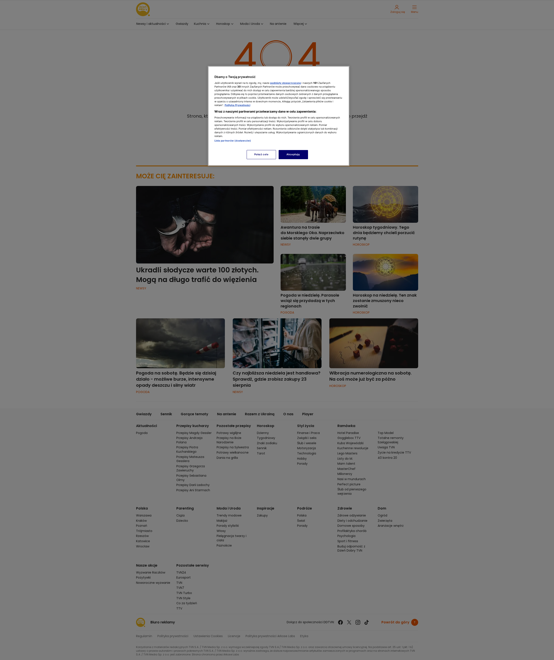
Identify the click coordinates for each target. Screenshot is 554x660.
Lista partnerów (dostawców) (232, 140)
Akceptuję (293, 154)
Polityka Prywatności (237, 105)
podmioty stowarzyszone (285, 82)
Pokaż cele (261, 154)
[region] (278, 116)
